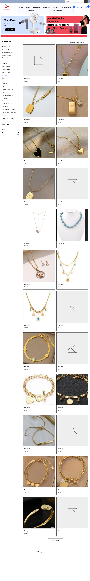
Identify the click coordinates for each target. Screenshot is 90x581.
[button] (28, 7)
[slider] (2, 132)
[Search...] (85, 1)
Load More (55, 540)
